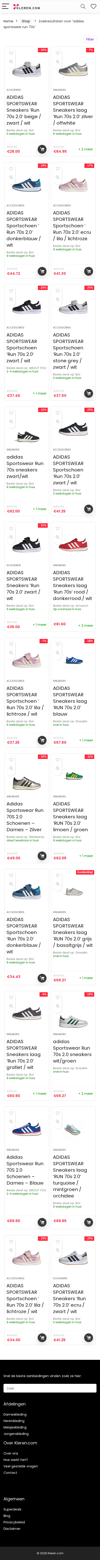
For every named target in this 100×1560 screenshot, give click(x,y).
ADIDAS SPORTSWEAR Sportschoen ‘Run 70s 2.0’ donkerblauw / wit (24, 935)
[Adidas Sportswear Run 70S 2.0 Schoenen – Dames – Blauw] (27, 1129)
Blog (6, 1515)
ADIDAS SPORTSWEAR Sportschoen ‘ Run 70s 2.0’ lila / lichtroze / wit (25, 701)
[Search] (83, 6)
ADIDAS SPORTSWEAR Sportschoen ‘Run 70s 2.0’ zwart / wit (22, 348)
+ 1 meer (40, 393)
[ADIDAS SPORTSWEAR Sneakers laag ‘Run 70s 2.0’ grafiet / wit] (27, 1014)
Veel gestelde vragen (20, 1466)
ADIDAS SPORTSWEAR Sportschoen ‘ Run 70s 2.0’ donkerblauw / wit (24, 229)
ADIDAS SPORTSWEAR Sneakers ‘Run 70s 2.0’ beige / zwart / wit (24, 110)
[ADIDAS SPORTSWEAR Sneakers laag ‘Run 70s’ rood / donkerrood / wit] (73, 545)
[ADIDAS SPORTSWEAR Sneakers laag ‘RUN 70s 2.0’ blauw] (73, 660)
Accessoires (15, 205)
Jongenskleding (16, 1433)
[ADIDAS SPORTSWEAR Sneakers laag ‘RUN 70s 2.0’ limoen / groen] (73, 776)
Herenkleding (13, 1421)
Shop (26, 21)
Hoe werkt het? (15, 1460)
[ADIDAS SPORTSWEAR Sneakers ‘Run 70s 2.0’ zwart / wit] (27, 545)
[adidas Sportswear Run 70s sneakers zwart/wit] (27, 429)
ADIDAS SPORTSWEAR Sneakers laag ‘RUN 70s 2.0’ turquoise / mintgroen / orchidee (70, 1176)
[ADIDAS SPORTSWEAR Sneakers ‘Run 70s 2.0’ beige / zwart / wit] (27, 69)
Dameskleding (15, 1414)
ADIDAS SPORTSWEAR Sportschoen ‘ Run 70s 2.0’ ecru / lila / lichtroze (72, 226)
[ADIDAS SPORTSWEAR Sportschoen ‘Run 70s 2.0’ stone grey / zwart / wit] (73, 307)
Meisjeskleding (15, 1427)
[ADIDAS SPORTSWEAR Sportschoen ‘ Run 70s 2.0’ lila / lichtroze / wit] (27, 660)
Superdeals (12, 1509)
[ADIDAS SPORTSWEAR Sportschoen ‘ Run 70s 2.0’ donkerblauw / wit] (27, 185)
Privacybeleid (14, 1522)
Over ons (10, 1453)
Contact (10, 1472)
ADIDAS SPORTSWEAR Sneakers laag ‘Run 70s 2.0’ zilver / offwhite (73, 110)
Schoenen (14, 90)
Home (8, 21)
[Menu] (5, 6)
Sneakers (59, 90)
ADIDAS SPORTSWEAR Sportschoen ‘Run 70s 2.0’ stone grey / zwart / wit (68, 351)
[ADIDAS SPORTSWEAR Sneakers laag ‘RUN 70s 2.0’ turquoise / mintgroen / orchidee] (73, 1129)
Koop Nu (42, 149)
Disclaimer (11, 1528)
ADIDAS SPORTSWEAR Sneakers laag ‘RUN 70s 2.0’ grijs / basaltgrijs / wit (73, 932)
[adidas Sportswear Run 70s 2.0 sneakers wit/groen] (73, 1014)
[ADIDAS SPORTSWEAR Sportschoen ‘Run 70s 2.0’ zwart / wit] (27, 307)
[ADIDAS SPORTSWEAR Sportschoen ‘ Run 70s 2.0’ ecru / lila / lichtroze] (73, 185)
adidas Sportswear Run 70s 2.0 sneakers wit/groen (72, 1051)
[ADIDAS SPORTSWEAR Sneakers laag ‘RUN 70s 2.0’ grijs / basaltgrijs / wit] (73, 892)
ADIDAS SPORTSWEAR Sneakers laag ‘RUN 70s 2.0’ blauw (70, 701)
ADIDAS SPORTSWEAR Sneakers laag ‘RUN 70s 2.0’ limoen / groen (70, 817)
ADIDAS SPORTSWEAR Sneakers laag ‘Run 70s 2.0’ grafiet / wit (24, 1054)
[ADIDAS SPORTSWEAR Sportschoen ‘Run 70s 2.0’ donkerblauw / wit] (27, 892)
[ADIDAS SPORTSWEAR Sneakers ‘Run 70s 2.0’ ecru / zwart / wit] (73, 1258)
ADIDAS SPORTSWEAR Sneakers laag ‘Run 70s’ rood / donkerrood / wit (72, 585)
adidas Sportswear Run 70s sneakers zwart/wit (25, 467)
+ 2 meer (85, 149)
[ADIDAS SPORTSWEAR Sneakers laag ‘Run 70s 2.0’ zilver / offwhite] (73, 69)
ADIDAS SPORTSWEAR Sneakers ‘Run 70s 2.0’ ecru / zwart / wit (69, 1298)
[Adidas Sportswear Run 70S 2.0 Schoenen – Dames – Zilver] (27, 776)
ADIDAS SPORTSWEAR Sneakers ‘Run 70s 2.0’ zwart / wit (23, 585)
